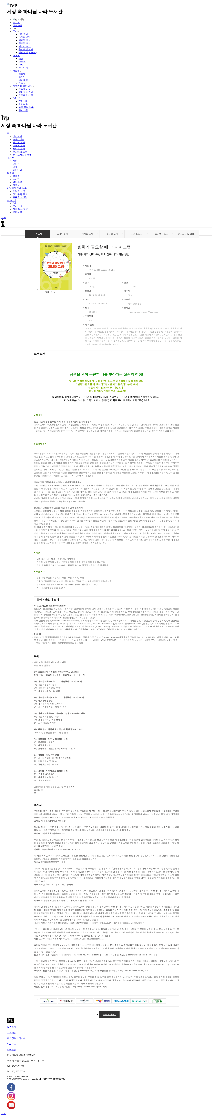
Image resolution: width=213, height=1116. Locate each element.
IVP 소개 (17, 98)
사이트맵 (11, 1049)
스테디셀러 (24, 37)
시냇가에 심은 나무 (22, 86)
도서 (15, 31)
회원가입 (17, 25)
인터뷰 (22, 61)
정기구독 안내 (26, 92)
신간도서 (23, 34)
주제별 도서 (25, 43)
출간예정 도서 (26, 49)
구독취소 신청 (26, 95)
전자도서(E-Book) (28, 52)
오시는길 (11, 1044)
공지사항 (23, 110)
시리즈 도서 (25, 46)
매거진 (16, 55)
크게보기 (49, 292)
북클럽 (16, 71)
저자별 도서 (25, 40)
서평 (21, 58)
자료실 (22, 83)
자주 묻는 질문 (26, 107)
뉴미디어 (23, 67)
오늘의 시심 (25, 89)
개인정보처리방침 (16, 1038)
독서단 (22, 77)
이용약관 (11, 1032)
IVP (15, 203)
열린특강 (23, 80)
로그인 (16, 22)
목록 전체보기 (109, 1014)
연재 (21, 64)
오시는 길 (23, 104)
